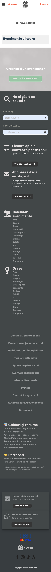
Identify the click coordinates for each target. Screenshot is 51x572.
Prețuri (25, 387)
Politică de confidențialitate (25, 350)
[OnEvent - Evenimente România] (25, 4)
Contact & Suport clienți (25, 335)
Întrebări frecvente (26, 380)
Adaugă (14, 4)
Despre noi (25, 410)
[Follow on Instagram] (23, 557)
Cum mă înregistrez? (25, 395)
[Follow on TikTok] (28, 557)
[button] (4, 4)
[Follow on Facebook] (17, 557)
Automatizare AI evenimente (25, 402)
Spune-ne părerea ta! (25, 365)
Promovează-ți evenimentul (25, 343)
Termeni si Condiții (25, 357)
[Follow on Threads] (33, 557)
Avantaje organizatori (25, 372)
